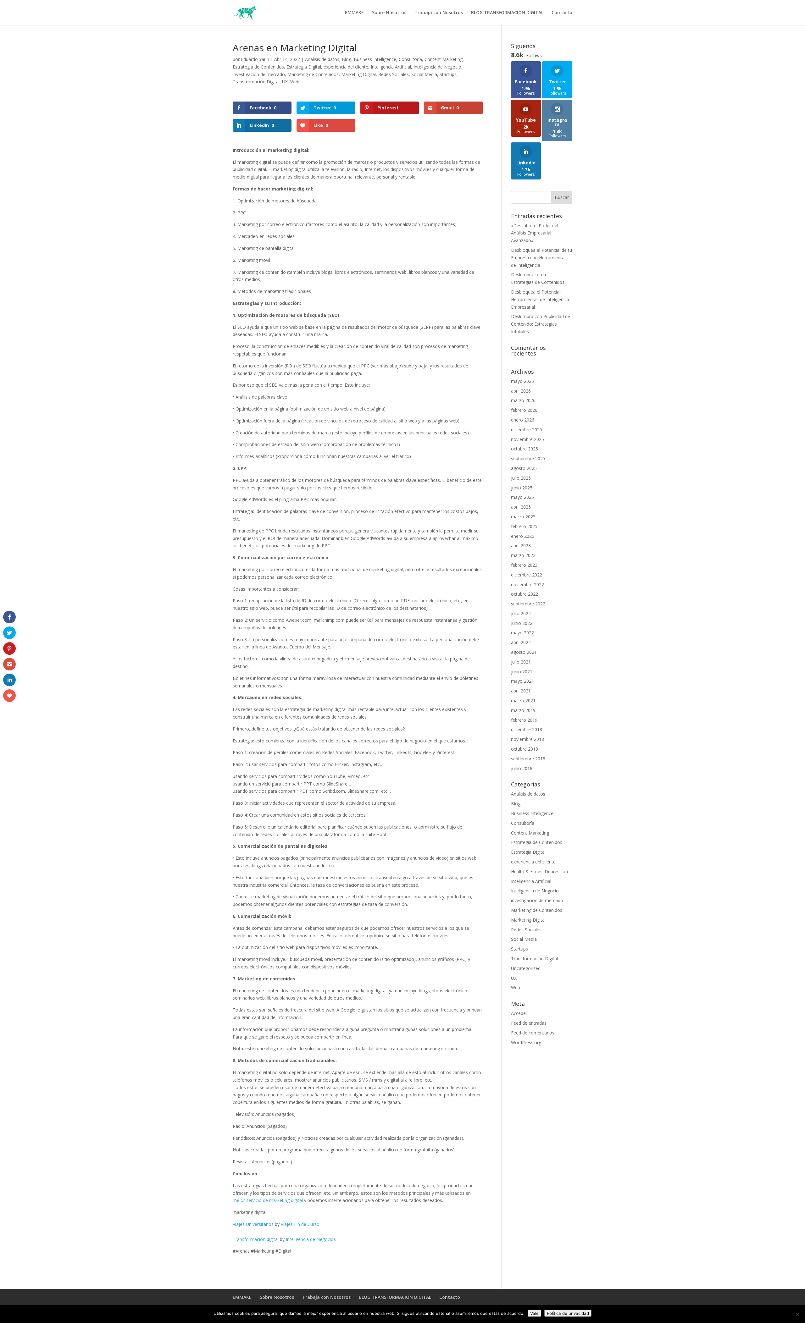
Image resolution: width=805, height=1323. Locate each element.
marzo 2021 (523, 700)
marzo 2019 (523, 710)
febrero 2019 (524, 720)
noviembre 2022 (527, 584)
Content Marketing (444, 59)
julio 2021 (521, 662)
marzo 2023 (523, 555)
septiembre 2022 (528, 604)
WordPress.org (526, 1042)
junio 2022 (521, 623)
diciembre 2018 (526, 729)
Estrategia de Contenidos (258, 67)
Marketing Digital (358, 74)
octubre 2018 (524, 749)
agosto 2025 (524, 468)
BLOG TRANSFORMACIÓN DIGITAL (507, 12)
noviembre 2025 (527, 439)
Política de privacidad (568, 1313)
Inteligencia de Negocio (437, 67)
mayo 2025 (522, 497)
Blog (346, 59)
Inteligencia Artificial (391, 67)
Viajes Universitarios (253, 1224)
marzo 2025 (523, 517)
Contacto (562, 12)
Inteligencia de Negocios (311, 1239)
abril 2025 (521, 507)
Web (294, 82)
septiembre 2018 (528, 759)
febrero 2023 (524, 565)
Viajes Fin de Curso (300, 1224)
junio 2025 (521, 488)
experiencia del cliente (346, 67)
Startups (448, 74)
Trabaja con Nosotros (438, 12)
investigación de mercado (259, 74)
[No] (797, 1314)
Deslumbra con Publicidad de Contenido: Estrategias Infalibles (540, 323)
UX (285, 82)
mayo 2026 (522, 381)
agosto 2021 (524, 652)
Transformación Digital (256, 82)
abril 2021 (521, 691)
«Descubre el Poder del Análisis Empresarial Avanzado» (534, 233)
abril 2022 (521, 642)
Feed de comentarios (532, 1033)
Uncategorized (526, 968)
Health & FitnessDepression (539, 871)
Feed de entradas (529, 1023)
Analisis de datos (322, 59)
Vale (534, 1313)
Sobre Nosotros (389, 12)
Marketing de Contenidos (313, 74)
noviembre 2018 (527, 739)
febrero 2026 (524, 410)
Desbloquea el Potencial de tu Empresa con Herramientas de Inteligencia (541, 257)
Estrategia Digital (303, 67)
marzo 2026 (523, 400)
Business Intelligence (375, 59)
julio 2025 (521, 478)
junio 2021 (521, 672)
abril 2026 (521, 391)
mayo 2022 (522, 633)
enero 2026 (522, 420)
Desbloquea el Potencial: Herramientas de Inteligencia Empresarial (540, 299)
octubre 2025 (524, 449)
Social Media (424, 74)
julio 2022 (521, 613)
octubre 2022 (524, 594)
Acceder (519, 1013)
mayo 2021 (522, 681)
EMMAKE (354, 12)
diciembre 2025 (526, 430)
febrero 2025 (524, 526)
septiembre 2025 (528, 458)
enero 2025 (522, 536)
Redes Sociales (393, 74)
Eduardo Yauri (255, 59)
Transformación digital (256, 1239)
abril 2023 (521, 545)
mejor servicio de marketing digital (268, 1200)
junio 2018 (521, 768)
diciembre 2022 (526, 575)
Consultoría (410, 59)
